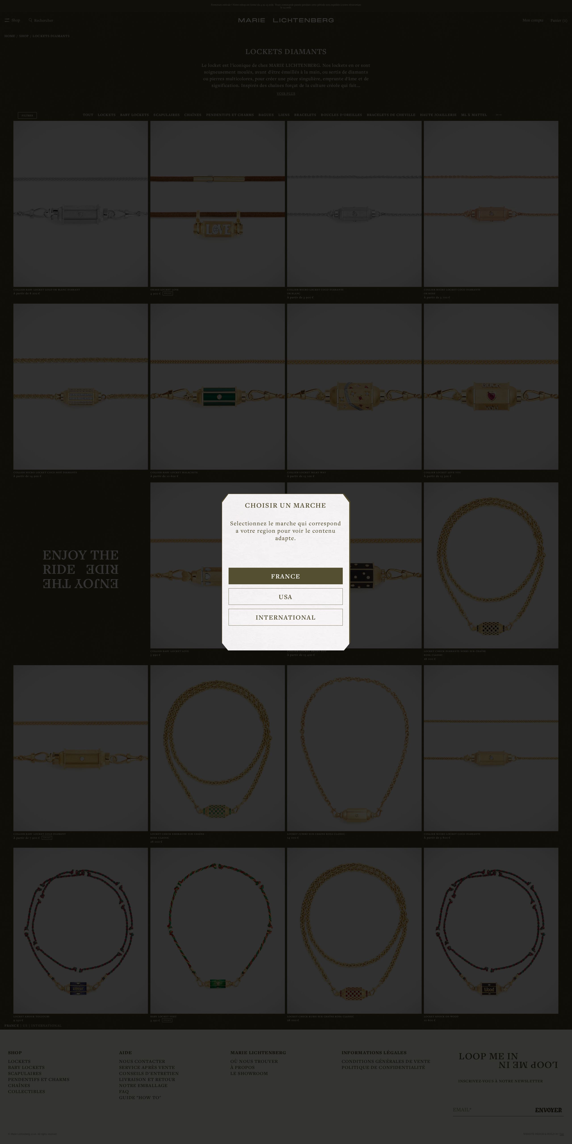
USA (285, 596)
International (286, 617)
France (285, 576)
